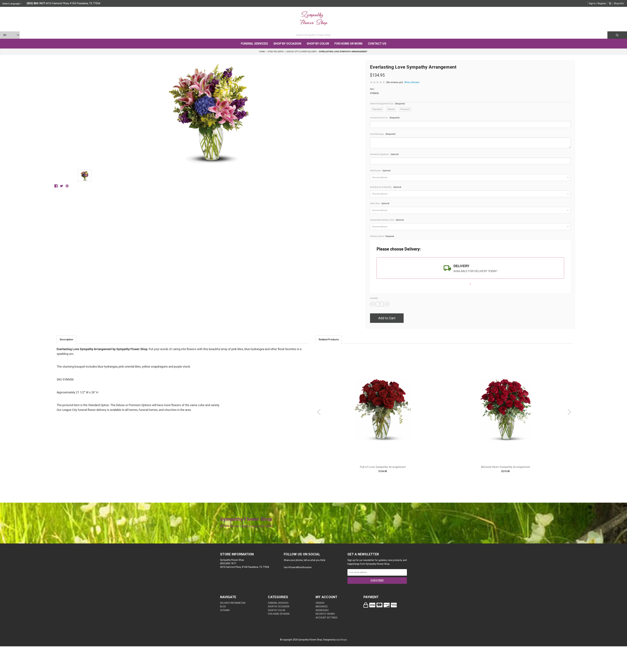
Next (569, 412)
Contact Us (377, 43)
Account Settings (326, 617)
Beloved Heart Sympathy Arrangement (505, 467)
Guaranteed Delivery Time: (387, 220)
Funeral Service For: (385, 117)
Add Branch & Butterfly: (385, 187)
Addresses (322, 610)
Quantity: (374, 298)
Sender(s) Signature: (384, 154)
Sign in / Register (597, 3)
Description (66, 339)
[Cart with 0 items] (610, 3)
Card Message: (382, 134)
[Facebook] (56, 186)
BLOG (223, 606)
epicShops (341, 639)
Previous (319, 412)
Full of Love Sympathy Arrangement (383, 467)
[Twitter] (61, 186)
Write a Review (411, 82)
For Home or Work (348, 43)
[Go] (617, 35)
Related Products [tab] (329, 339)
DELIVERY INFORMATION (232, 603)
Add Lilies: (379, 203)
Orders (320, 603)
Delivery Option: (382, 236)
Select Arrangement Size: (387, 103)
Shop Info (619, 3)
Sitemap (225, 610)
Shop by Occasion (287, 43)
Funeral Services (254, 43)
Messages (322, 606)
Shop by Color (318, 43)
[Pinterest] (67, 186)
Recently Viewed (325, 614)
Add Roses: (380, 170)
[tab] (470, 268)
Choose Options (385, 414)
